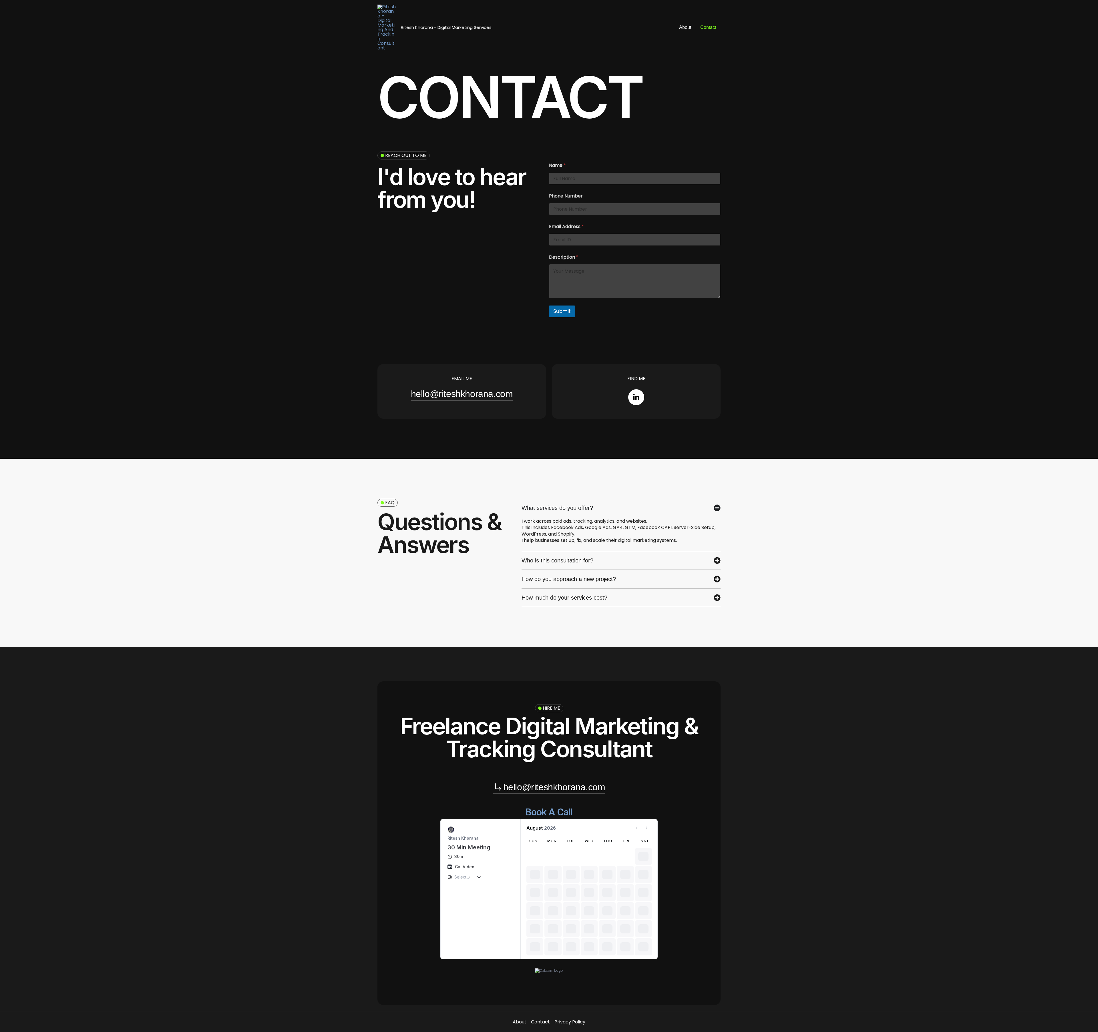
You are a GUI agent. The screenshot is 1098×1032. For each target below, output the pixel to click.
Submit (562, 311)
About (685, 27)
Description (563, 257)
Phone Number (566, 196)
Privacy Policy (569, 1022)
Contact (708, 27)
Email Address (566, 226)
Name (557, 165)
